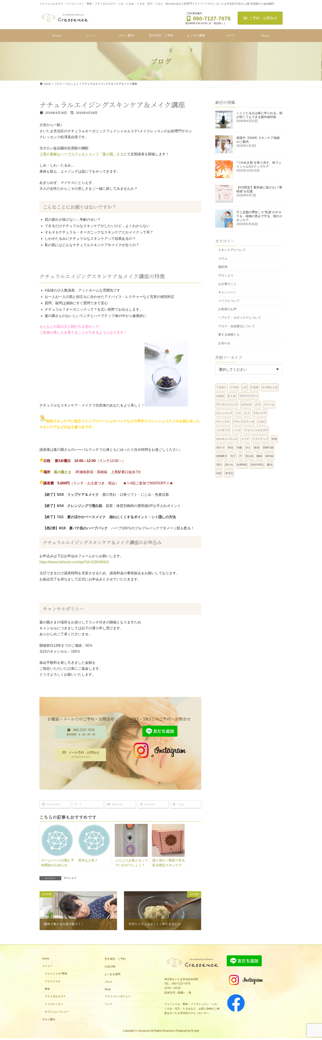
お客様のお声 (227, 309)
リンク (108, 1004)
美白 (219, 464)
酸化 (269, 464)
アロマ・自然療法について (236, 326)
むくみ (232, 395)
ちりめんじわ (270, 387)
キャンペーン (227, 292)
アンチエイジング (226, 404)
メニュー (47, 965)
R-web (195, 1030)
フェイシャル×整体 (57, 973)
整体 (47, 988)
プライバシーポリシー (117, 996)
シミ (247, 413)
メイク (245, 438)
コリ (238, 413)
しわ (244, 387)
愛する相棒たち (229, 334)
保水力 (220, 447)
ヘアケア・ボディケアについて (239, 317)
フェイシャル (52, 981)
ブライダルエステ (55, 996)
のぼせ (220, 395)
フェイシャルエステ (256, 430)
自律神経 (242, 464)
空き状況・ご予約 (115, 958)
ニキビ (261, 421)
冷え (248, 447)
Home (45, 958)
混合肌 (249, 456)
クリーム (269, 404)
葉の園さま (62, 472)
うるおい (221, 387)
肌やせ (229, 464)
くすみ (234, 387)
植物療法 (221, 456)
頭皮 (219, 473)
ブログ (108, 981)
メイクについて (229, 300)
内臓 (239, 447)
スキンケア (259, 413)
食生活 (229, 473)
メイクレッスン (54, 1004)
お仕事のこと (227, 283)
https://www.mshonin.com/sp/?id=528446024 (74, 562)
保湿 (230, 447)
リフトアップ (260, 438)
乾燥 (274, 438)
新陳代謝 (268, 447)
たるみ (254, 387)
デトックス (223, 421)
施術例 (222, 267)
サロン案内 (48, 1019)
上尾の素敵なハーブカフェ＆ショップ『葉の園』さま (81, 154)
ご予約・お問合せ (263, 18)
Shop (107, 989)
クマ (257, 404)
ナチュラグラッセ (243, 421)
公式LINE (110, 966)
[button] (80, 732)
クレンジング (224, 413)
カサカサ (246, 404)
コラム (222, 258)
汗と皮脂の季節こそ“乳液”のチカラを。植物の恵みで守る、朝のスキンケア (259, 216)
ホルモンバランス (226, 438)
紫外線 (269, 456)
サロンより (70, 877)
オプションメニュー (56, 1011)
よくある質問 (112, 974)
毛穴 (233, 456)
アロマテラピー (248, 395)
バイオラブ (223, 430)
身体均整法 (257, 464)
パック (237, 430)
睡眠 (259, 456)
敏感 (256, 447)
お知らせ (224, 343)
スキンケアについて (232, 250)
